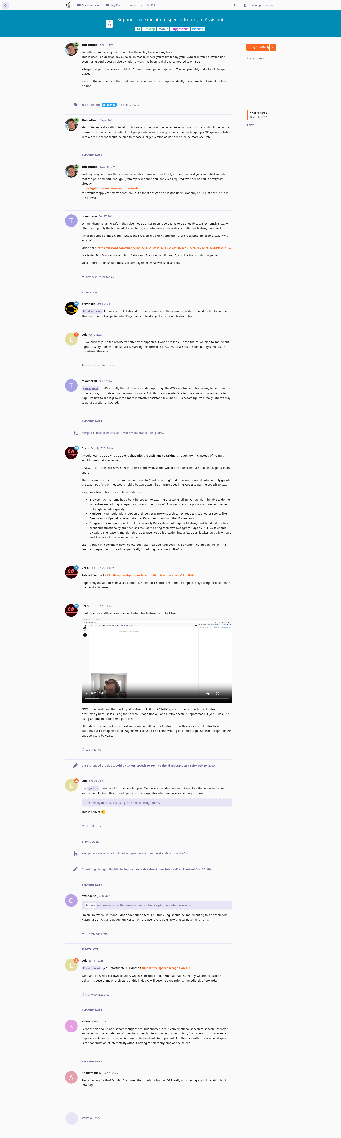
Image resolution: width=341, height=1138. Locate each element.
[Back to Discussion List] (5, 5)
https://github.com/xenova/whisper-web (110, 188)
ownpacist (93, 968)
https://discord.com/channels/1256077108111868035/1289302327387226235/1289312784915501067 (164, 248)
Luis (92, 905)
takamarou (94, 311)
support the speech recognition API (166, 968)
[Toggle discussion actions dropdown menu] (273, 47)
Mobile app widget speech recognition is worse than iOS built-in (151, 575)
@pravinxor (90, 388)
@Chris (93, 788)
